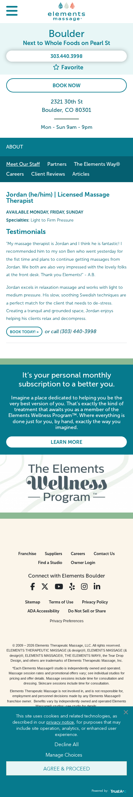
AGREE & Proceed (66, 768)
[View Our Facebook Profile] (32, 587)
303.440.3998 (66, 56)
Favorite (71, 67)
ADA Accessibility (43, 611)
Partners (56, 164)
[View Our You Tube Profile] (59, 587)
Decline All (66, 744)
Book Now (66, 85)
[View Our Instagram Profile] (84, 587)
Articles (80, 174)
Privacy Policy (95, 602)
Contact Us (104, 553)
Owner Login (83, 562)
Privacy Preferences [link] (67, 621)
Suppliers (53, 553)
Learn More (66, 442)
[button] (12, 11)
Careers (15, 174)
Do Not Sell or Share (87, 611)
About (14, 146)
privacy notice (60, 722)
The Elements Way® (97, 164)
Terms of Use (61, 602)
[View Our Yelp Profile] (72, 587)
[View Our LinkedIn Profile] (97, 587)
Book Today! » (24, 332)
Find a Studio (50, 562)
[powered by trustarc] (117, 791)
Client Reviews (48, 174)
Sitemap (32, 602)
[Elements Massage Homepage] (66, 11)
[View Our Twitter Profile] (45, 587)
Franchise (27, 553)
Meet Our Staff (23, 164)
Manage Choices (63, 754)
